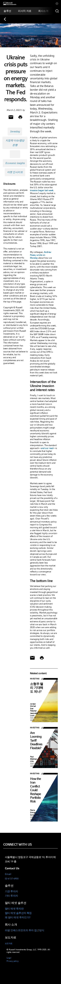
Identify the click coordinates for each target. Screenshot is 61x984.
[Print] (20, 117)
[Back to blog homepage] (6, 19)
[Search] (57, 11)
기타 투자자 (11, 895)
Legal (9, 958)
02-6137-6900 (11, 878)
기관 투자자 (11, 891)
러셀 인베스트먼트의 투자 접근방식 (24, 930)
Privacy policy (13, 961)
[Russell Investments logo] (9, 3)
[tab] (57, 3)
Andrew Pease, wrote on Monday (40, 255)
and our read (47, 448)
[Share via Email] (11, 117)
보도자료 (8, 943)
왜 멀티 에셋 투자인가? (17, 917)
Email (8, 874)
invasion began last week (41, 190)
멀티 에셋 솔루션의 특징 (18, 913)
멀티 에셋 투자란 (14, 908)
